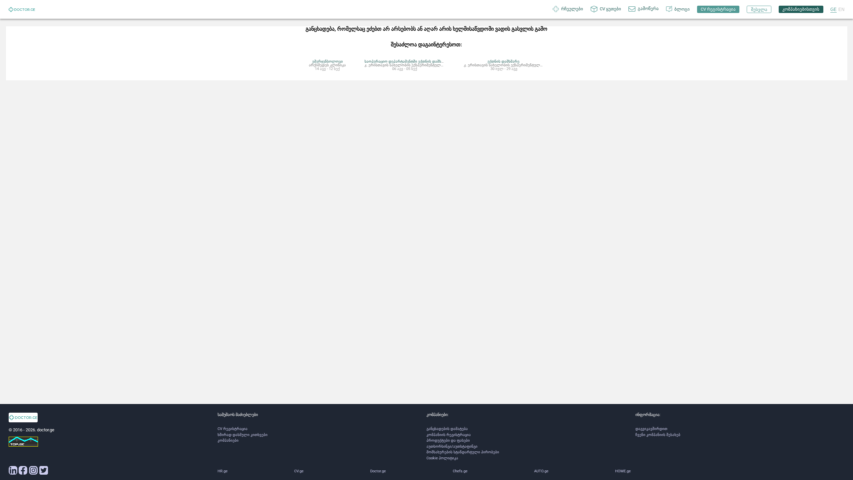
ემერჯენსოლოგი (327, 61)
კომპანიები (228, 440)
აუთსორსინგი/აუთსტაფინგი (451, 446)
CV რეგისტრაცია (233, 429)
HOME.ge (623, 471)
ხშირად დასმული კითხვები (243, 435)
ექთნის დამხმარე (503, 61)
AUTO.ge (541, 471)
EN (841, 9)
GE (833, 9)
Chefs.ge (460, 471)
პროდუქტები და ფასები (448, 440)
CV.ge (299, 471)
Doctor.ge (378, 471)
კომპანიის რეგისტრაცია (448, 435)
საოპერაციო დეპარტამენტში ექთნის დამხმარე (407, 61)
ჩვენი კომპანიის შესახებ (657, 435)
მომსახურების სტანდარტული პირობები (462, 452)
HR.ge (223, 471)
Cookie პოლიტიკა (442, 458)
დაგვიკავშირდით (651, 429)
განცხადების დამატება (447, 429)
